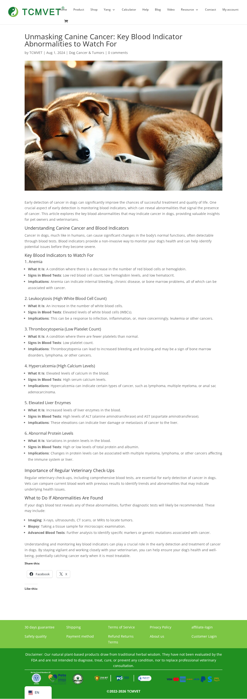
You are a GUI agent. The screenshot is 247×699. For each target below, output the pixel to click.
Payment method (80, 636)
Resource (187, 10)
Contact (210, 10)
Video (171, 10)
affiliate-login (202, 627)
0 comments (118, 52)
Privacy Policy (160, 627)
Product (78, 10)
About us (157, 636)
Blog (158, 10)
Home (63, 10)
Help (145, 10)
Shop (93, 10)
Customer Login (204, 636)
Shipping (73, 627)
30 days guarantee (40, 627)
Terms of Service (121, 627)
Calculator (129, 10)
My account (230, 10)
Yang (107, 10)
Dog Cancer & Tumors (86, 52)
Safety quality (36, 636)
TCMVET (35, 52)
